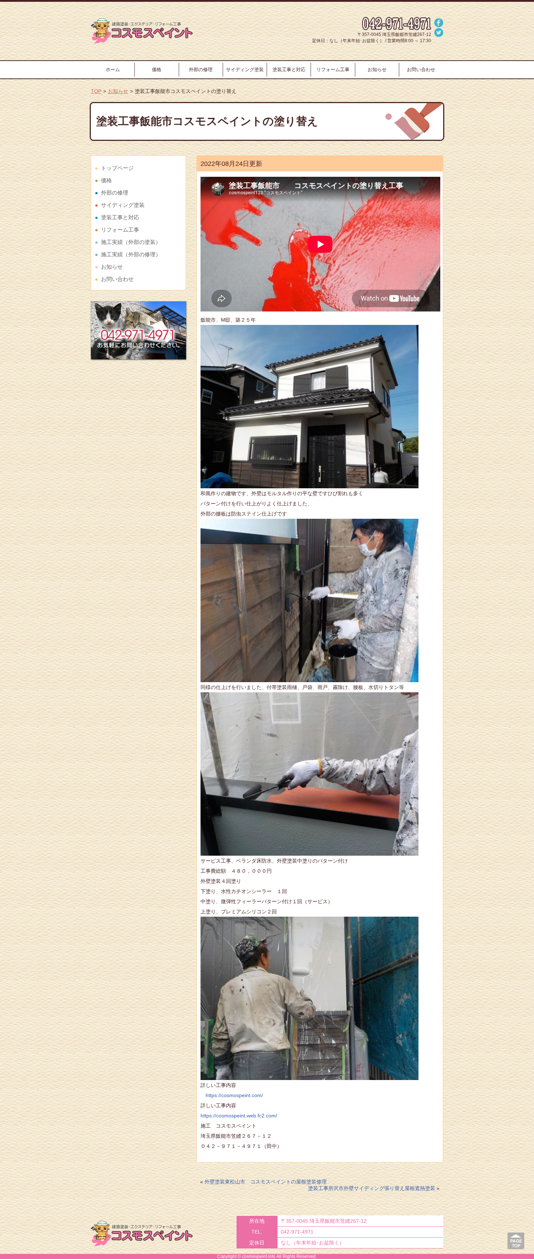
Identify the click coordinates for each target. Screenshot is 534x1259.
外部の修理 (201, 69)
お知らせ (377, 69)
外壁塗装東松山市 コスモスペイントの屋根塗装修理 (266, 1182)
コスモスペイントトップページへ (142, 31)
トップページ (117, 168)
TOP (96, 91)
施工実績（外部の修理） (131, 254)
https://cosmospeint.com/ (232, 1095)
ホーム (113, 69)
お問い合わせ (421, 69)
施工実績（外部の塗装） (131, 242)
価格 (156, 69)
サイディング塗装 (245, 69)
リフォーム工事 (332, 69)
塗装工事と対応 (289, 69)
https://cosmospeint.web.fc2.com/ (239, 1116)
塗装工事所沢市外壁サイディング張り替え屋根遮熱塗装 (371, 1188)
